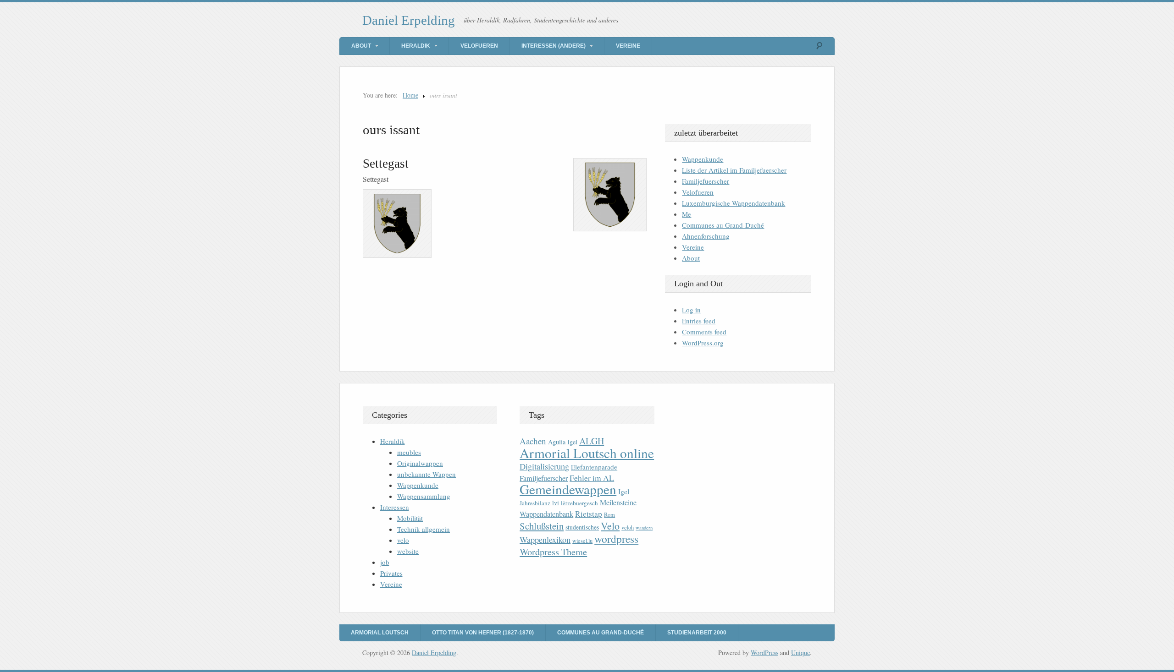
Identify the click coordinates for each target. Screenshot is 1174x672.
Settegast (386, 163)
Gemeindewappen (568, 489)
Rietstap (588, 513)
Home (410, 95)
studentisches (582, 527)
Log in (691, 309)
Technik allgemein (423, 529)
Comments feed (704, 331)
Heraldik (415, 46)
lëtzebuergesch (579, 503)
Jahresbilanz (535, 503)
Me (686, 214)
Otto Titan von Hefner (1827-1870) (483, 632)
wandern (644, 527)
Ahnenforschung (706, 235)
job (384, 562)
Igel (623, 491)
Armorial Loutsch (380, 632)
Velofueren (479, 46)
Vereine (628, 46)
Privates (391, 573)
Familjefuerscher (705, 181)
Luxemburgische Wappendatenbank (733, 203)
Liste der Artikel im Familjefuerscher (734, 170)
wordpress (616, 538)
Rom (609, 515)
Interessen (394, 507)
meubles (409, 452)
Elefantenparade (594, 466)
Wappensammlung (423, 496)
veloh (627, 527)
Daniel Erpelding (408, 20)
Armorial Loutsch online (587, 453)
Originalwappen (420, 463)
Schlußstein (542, 525)
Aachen (533, 441)
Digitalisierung (544, 466)
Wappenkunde (702, 159)
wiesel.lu (582, 541)
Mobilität (410, 518)
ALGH (591, 441)
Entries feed (698, 320)
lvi (555, 502)
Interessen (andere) (553, 46)
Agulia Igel (562, 441)
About (361, 46)
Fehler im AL (592, 477)
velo (403, 540)
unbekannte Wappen (426, 474)
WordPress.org (703, 342)
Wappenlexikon (545, 539)
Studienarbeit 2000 (696, 632)
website (408, 551)
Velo (610, 525)
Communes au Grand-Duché (723, 224)
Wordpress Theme (553, 552)
